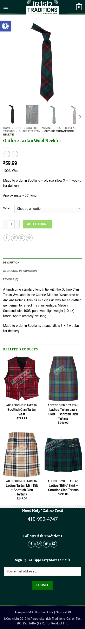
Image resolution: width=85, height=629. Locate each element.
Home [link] (7, 127)
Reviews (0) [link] (10, 279)
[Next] (75, 62)
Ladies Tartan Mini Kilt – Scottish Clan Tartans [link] (22, 490)
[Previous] (10, 62)
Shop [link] (18, 127)
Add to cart (37, 224)
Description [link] (11, 262)
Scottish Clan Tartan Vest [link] (21, 412)
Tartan (6, 208)
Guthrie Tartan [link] (29, 131)
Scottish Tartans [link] (39, 127)
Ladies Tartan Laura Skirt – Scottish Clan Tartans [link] (63, 414)
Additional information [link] (20, 270)
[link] (5, 26)
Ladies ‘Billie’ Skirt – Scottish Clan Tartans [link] (63, 488)
